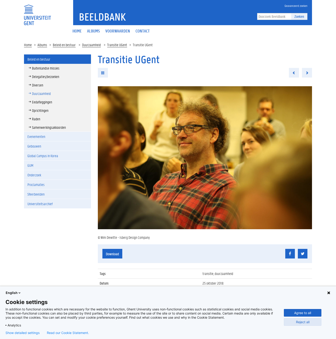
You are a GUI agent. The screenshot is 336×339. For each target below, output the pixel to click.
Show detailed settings (22, 333)
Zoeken (299, 16)
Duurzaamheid (91, 44)
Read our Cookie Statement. (68, 333)
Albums (42, 44)
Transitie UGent (117, 44)
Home (28, 44)
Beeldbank (102, 16)
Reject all (302, 322)
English (12, 293)
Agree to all (302, 313)
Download (112, 253)
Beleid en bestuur (64, 44)
